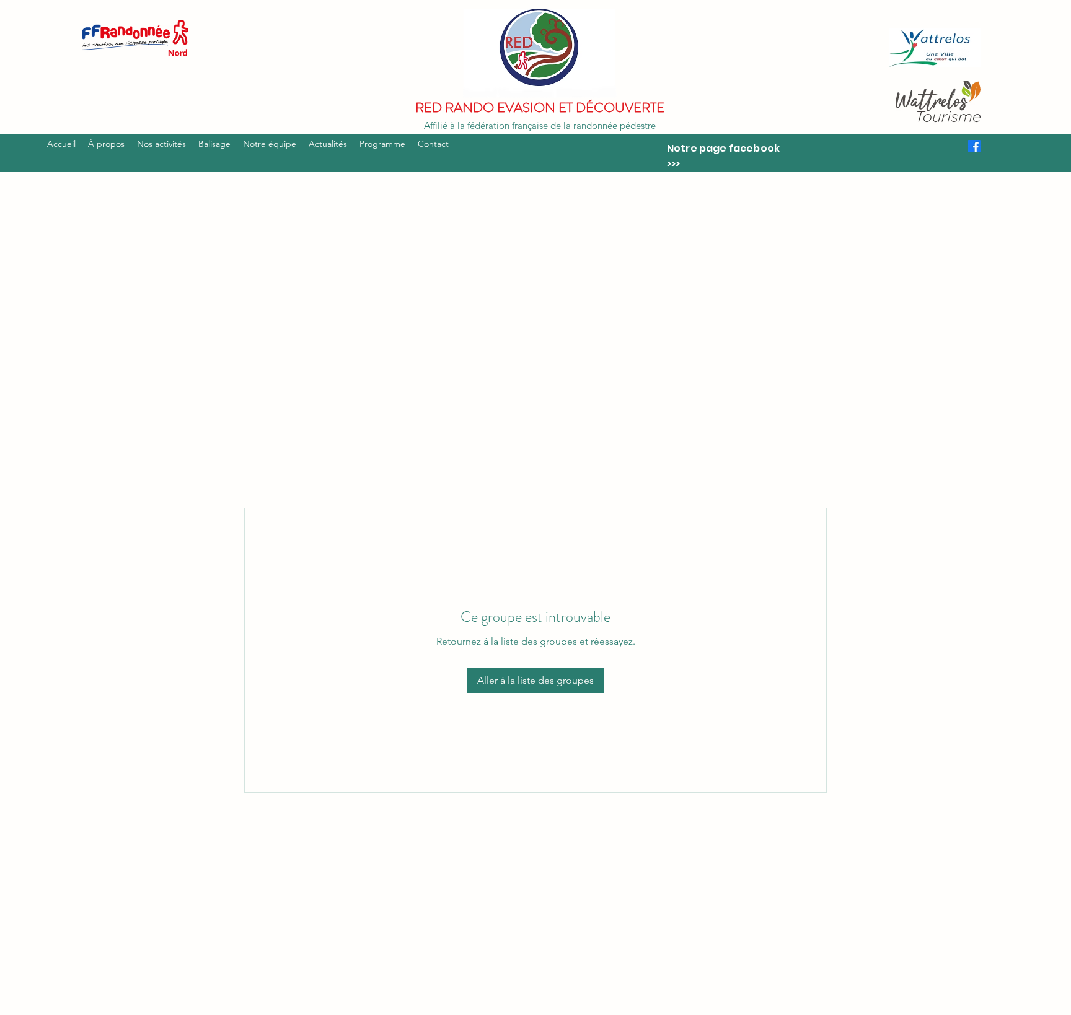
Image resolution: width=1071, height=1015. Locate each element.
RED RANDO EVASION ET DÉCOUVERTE (539, 107)
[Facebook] (974, 146)
